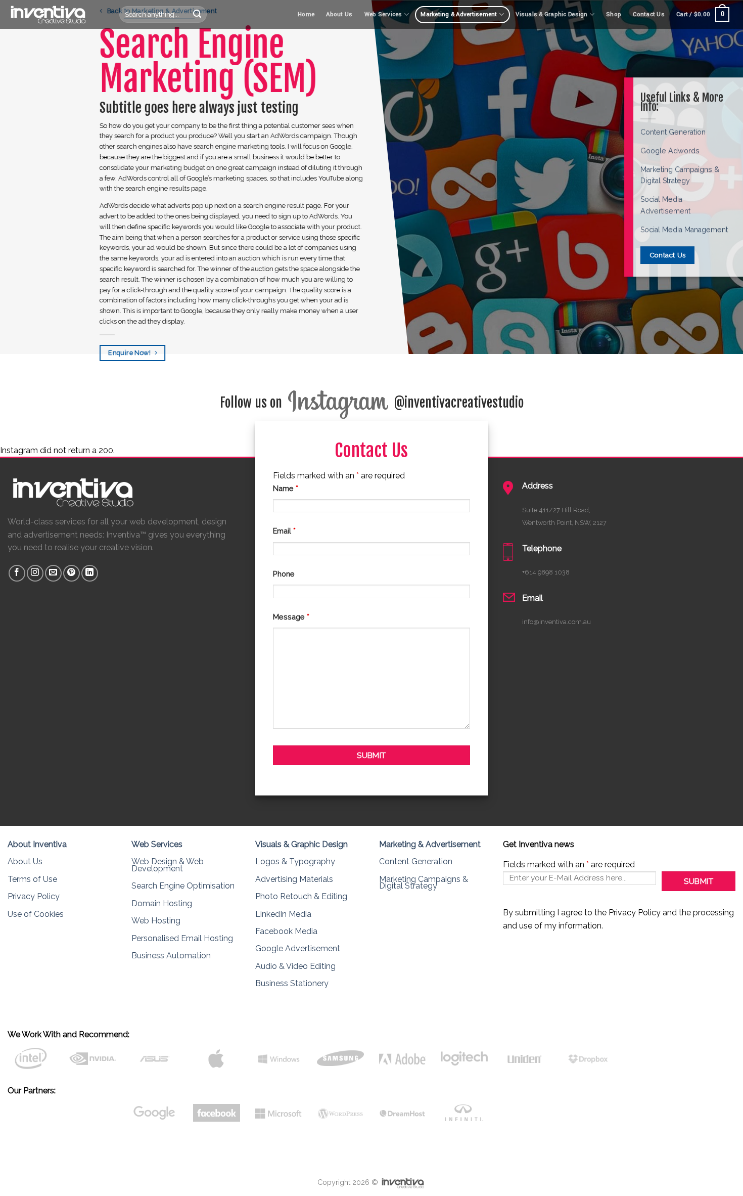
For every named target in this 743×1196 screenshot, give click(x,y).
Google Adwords (670, 151)
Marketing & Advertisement (459, 14)
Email (284, 530)
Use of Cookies (36, 914)
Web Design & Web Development (167, 865)
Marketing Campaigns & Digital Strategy (423, 882)
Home (306, 14)
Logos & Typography (295, 861)
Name (285, 488)
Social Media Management (684, 230)
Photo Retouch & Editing (301, 896)
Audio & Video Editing (295, 966)
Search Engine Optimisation (183, 886)
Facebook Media (286, 931)
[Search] (197, 14)
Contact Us (649, 14)
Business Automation (171, 955)
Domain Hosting (161, 903)
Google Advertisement (297, 948)
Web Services (383, 14)
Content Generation (673, 132)
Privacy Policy (34, 896)
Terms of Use (32, 879)
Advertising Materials (294, 879)
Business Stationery (292, 983)
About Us (339, 14)
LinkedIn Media (283, 914)
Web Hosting (155, 920)
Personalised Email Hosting (182, 938)
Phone (284, 573)
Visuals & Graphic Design (551, 14)
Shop (613, 14)
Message (291, 616)
